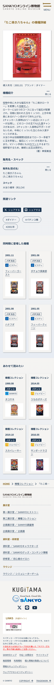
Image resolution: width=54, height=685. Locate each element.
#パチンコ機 (31, 219)
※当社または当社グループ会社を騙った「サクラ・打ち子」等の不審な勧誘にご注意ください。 (26, 647)
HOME (6, 483)
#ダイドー (11, 219)
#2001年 (10, 227)
